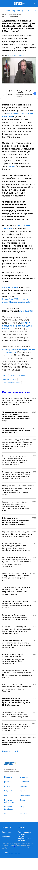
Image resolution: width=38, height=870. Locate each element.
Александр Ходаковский (11, 383)
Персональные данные (24, 833)
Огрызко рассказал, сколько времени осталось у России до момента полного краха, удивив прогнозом (16, 475)
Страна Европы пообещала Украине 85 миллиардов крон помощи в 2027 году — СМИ (17, 534)
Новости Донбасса (9, 379)
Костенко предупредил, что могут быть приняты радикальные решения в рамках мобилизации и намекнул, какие (16, 460)
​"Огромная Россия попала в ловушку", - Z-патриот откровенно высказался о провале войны (16, 590)
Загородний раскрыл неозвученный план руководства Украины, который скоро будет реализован (13, 658)
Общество (21, 375)
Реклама (22, 828)
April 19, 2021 (26, 311)
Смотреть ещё (10, 751)
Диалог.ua (17, 847)
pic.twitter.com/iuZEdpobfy (17, 302)
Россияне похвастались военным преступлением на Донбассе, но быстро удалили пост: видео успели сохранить (17, 561)
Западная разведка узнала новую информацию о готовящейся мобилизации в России (16, 604)
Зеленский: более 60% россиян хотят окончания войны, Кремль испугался (15, 714)
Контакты (6, 837)
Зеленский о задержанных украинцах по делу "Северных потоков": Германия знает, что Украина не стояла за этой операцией (17, 444)
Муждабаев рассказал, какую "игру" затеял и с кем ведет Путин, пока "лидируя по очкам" (16, 576)
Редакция (6, 832)
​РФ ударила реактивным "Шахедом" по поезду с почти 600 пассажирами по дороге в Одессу (17, 674)
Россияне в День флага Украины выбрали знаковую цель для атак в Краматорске (16, 617)
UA (34, 3)
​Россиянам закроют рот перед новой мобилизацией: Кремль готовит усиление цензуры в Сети (16, 630)
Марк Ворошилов (16, 55)
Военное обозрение (15, 14)
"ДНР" (5, 375)
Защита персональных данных (24, 839)
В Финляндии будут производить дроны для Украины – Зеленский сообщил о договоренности (16, 546)
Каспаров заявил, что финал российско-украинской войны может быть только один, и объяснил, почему (17, 401)
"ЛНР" (13, 375)
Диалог (4, 14)
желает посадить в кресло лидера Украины (17, 326)
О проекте (6, 828)
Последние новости (16, 392)
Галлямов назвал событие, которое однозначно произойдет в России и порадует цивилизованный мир (15, 506)
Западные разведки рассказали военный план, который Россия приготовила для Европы (17, 644)
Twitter (11, 166)
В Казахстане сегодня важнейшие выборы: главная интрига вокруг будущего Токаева (16, 687)
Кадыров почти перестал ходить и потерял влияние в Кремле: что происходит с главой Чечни (16, 727)
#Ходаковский (10, 287)
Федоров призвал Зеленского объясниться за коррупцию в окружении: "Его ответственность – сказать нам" (17, 490)
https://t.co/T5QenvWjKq (15, 299)
